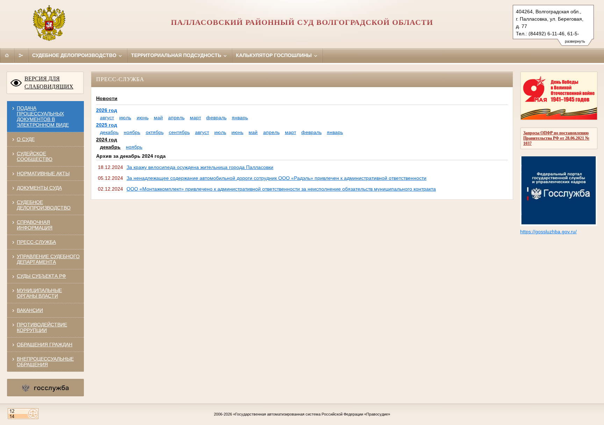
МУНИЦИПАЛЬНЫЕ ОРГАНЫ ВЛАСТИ (39, 293)
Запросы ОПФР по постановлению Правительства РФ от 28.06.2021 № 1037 (556, 138)
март (195, 117)
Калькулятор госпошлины (274, 55)
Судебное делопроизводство (75, 55)
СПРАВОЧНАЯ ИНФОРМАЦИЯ (34, 225)
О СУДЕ (26, 139)
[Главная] (7, 55)
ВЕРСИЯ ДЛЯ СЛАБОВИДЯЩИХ (48, 83)
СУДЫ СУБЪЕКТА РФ (41, 276)
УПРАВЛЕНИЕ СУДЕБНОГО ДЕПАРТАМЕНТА (48, 259)
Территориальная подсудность (177, 55)
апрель (176, 117)
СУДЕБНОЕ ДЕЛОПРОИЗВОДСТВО (44, 205)
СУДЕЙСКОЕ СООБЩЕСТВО (34, 156)
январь (240, 117)
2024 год (106, 139)
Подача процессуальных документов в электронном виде (43, 116)
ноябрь (132, 132)
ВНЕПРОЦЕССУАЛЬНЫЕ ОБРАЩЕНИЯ (45, 361)
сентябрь (179, 132)
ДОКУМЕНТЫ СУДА (39, 188)
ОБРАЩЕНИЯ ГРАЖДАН (44, 344)
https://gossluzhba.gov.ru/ (548, 231)
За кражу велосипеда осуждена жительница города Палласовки (200, 167)
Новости (106, 98)
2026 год (106, 110)
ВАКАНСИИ (30, 310)
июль (125, 117)
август (107, 117)
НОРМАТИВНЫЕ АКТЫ (43, 173)
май (158, 117)
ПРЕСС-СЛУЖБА (36, 242)
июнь (143, 117)
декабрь (109, 132)
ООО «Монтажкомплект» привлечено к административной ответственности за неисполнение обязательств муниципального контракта (281, 189)
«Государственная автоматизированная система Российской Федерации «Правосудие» (311, 414)
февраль (216, 117)
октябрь (155, 132)
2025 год (106, 125)
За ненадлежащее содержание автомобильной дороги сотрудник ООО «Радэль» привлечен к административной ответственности (276, 178)
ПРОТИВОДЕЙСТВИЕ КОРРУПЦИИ (42, 327)
